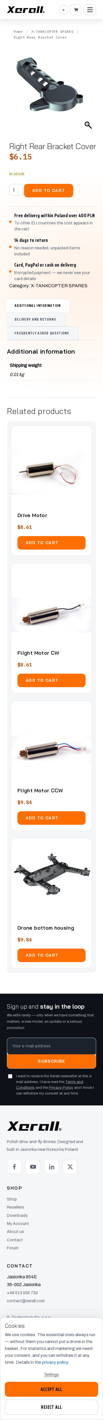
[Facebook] (14, 1166)
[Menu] (90, 9)
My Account (18, 1223)
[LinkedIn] (51, 1166)
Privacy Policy (61, 1088)
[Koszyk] (75, 9)
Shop (12, 1199)
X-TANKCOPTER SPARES (52, 31)
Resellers (15, 1207)
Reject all (51, 1407)
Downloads (17, 1215)
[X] (70, 1166)
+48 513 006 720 (22, 1293)
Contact (15, 1240)
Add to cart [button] (42, 542)
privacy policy (55, 1362)
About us (15, 1232)
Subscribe (51, 1061)
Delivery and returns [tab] (35, 319)
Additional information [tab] (38, 306)
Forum (12, 1248)
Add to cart (48, 190)
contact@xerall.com (26, 1301)
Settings (51, 1374)
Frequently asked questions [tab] (42, 333)
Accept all (51, 1389)
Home (18, 31)
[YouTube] (32, 1166)
